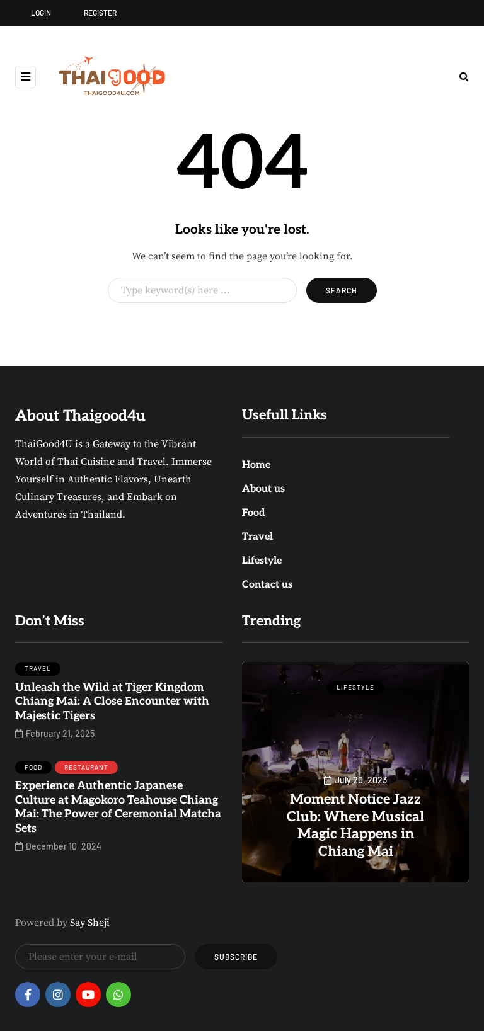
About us (263, 489)
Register (100, 12)
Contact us (267, 585)
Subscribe (236, 956)
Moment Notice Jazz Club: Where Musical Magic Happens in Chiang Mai (355, 825)
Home (256, 465)
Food (253, 513)
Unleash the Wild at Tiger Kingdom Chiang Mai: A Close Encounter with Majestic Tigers (112, 701)
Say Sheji (90, 922)
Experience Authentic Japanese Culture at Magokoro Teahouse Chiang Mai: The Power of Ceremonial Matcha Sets (118, 807)
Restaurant (86, 767)
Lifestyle (262, 561)
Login (41, 12)
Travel (257, 537)
